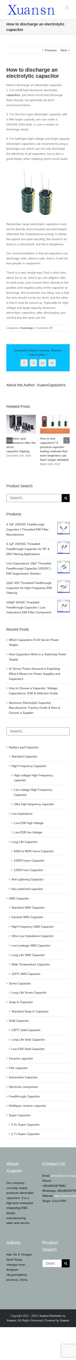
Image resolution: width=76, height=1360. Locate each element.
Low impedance (22, 813)
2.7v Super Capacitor (25, 1134)
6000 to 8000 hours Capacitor (34, 851)
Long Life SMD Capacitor (28, 955)
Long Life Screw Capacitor (29, 992)
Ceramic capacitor (21, 1058)
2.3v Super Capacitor (25, 1124)
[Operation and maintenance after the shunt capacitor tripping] (21, 416)
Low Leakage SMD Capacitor (30, 945)
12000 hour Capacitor (28, 870)
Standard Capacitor (24, 756)
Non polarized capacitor (27, 889)
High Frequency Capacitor (28, 766)
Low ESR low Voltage (28, 832)
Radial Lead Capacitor (24, 747)
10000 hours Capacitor (29, 860)
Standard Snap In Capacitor (30, 1011)
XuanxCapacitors (51, 385)
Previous (51, 50)
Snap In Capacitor (21, 1002)
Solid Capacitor (19, 1020)
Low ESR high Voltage (28, 823)
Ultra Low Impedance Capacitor (32, 936)
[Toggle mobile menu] (67, 7)
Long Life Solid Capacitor (28, 1039)
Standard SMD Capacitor (28, 907)
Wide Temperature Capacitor (30, 964)
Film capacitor (18, 1068)
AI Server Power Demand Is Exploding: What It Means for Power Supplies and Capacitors (35, 673)
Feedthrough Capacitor (24, 1096)
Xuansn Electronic (50, 1315)
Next (64, 50)
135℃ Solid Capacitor (26, 1030)
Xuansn (11, 1320)
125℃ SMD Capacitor (26, 974)
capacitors (13, 95)
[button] (9, 440)
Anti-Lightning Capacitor (27, 879)
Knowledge (26, 328)
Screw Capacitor (20, 983)
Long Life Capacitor (24, 842)
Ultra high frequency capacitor (34, 804)
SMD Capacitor (19, 898)
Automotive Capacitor (23, 1077)
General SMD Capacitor (27, 917)
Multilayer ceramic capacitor (27, 1105)
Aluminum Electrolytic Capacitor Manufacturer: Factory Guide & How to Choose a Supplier (34, 707)
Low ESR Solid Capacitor (28, 1049)
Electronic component (23, 1087)
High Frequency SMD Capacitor (32, 926)
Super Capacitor (20, 1115)
